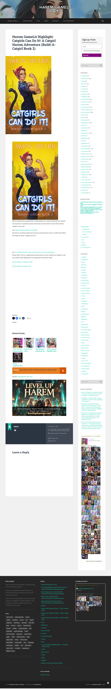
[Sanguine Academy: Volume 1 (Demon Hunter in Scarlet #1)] (95, 553)
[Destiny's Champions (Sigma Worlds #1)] (86, 529)
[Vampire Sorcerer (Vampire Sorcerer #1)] (95, 480)
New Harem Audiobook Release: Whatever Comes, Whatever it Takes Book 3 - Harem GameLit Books (91, 405)
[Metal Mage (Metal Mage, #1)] (92, 461)
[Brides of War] (92, 480)
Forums (44, 633)
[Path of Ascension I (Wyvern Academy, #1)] (98, 529)
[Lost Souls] (83, 549)
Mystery (84, 135)
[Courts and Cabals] (95, 544)
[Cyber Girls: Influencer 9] (95, 514)
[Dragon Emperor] (87, 611)
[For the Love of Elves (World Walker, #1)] (89, 475)
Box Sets (84, 84)
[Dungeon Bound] (86, 549)
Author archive (15, 430)
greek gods (9, 631)
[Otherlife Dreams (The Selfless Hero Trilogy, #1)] (95, 456)
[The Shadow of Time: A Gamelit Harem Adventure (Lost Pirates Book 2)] (81, 606)
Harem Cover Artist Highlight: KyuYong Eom (91, 205)
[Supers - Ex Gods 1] (83, 456)
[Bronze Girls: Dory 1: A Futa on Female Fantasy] (98, 519)
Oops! (43, 655)
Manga (83, 130)
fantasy (19, 625)
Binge (83, 81)
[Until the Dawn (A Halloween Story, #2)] (89, 500)
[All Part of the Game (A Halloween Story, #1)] (83, 480)
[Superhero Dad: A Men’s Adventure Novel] (89, 529)
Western (84, 190)
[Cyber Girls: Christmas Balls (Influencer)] (98, 490)
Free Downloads (87, 232)
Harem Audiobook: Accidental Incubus (92, 394)
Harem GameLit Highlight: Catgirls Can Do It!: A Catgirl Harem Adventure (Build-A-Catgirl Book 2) (34, 43)
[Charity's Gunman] (98, 553)
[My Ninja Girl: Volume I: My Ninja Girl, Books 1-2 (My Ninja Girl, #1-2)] (92, 532)
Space (83, 161)
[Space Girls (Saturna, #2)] (86, 509)
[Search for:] (91, 65)
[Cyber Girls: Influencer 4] (98, 505)
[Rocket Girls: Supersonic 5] (86, 514)
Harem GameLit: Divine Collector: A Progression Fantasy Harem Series (92, 427)
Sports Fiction (85, 169)
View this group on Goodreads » (94, 561)
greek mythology (18, 631)
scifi (22, 645)
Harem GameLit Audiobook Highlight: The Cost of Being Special (92, 409)
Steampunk (85, 172)
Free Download (86, 107)
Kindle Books (12, 21)
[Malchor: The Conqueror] (95, 539)
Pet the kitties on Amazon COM (22, 262)
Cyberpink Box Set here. (25, 376)
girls (30, 628)
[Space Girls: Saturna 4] (89, 514)
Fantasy (84, 104)
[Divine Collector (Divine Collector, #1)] (98, 534)
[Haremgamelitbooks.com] (84, 441)
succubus (17, 648)
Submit (85, 234)
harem (57, 433)
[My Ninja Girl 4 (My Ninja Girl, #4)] (89, 534)
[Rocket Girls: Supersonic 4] (95, 505)
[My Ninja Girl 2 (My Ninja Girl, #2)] (83, 534)
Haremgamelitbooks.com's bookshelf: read (87, 585)
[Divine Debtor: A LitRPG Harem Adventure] (89, 524)
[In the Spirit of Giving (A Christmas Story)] (92, 505)
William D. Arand (10, 651)
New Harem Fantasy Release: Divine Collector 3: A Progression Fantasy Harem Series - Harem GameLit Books (92, 423)
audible (8, 620)
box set (21, 620)
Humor (83, 117)
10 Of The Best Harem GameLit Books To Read (91, 202)
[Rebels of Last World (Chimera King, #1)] (83, 539)
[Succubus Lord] (78, 611)
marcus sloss (23, 639)
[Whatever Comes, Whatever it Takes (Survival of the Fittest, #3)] (92, 529)
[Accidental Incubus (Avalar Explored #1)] (95, 534)
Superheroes (65, 430)
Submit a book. (45, 675)
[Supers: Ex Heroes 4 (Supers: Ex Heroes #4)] (98, 471)
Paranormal (85, 146)
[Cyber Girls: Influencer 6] (86, 519)
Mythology (84, 138)
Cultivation (84, 94)
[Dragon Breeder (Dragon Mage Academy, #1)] (86, 544)
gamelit (14, 628)
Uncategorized (85, 185)
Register (55, 21)
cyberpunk (9, 622)
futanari (8, 628)
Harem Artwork (86, 109)
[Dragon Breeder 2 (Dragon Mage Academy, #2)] (89, 544)
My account (45, 652)
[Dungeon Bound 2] (89, 549)
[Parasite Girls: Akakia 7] (92, 519)
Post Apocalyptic (86, 148)
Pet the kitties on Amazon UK (21, 266)
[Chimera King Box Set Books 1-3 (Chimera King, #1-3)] (92, 538)
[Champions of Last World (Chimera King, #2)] (86, 539)
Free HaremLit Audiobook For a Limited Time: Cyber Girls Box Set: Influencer (91, 207)
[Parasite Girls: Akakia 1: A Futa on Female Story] (92, 500)
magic (16, 639)
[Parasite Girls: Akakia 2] (95, 500)
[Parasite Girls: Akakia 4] (83, 505)
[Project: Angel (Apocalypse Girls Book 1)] (92, 524)
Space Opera (85, 167)
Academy (84, 76)
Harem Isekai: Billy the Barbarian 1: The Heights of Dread (91, 418)
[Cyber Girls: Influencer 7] (92, 514)
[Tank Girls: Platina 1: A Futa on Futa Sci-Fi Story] (89, 505)
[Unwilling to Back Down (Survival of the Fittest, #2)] (86, 480)
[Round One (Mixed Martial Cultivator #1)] (92, 485)
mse (25, 642)
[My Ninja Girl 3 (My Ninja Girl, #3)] (86, 534)
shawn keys (28, 645)
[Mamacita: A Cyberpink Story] (83, 490)
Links (43, 649)
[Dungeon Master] (84, 611)
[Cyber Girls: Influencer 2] (83, 509)
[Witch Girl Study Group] (83, 523)
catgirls (52, 433)
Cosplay (84, 89)
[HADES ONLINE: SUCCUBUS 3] (86, 485)
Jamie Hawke (27, 634)
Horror (83, 115)
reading (17, 645)
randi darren (9, 645)
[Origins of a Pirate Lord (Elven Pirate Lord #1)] (98, 539)
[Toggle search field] (102, 21)
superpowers (25, 648)
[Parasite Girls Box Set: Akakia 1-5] (83, 514)
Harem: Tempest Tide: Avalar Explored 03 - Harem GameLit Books (92, 393)
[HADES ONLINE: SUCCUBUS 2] (83, 485)
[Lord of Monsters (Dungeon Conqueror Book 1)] (98, 465)
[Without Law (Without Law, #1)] (89, 466)
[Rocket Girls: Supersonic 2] (89, 519)
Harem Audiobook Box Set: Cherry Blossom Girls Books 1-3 (89, 212)
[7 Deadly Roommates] (83, 451)
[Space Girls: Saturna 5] (98, 514)
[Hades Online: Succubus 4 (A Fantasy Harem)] (89, 485)
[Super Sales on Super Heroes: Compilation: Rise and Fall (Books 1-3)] (86, 461)
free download (27, 625)
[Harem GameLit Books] (55, 9)
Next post (53, 441)
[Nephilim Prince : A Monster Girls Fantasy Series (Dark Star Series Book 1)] (86, 554)
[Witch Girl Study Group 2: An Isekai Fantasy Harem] (83, 543)
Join (38, 21)
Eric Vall (13, 625)
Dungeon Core (85, 102)
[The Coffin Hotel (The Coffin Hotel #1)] (86, 558)
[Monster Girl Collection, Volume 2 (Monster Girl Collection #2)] (98, 524)
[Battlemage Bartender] (95, 524)
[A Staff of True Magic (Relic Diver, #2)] (83, 471)
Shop (43, 657)
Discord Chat (27, 21)
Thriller (83, 177)
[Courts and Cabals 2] (98, 544)
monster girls (18, 642)
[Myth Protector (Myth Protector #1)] (98, 451)
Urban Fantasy (85, 187)
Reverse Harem (86, 154)
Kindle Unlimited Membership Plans (26, 230)
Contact (44, 628)
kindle (13, 637)
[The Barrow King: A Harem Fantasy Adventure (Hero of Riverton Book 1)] (95, 549)
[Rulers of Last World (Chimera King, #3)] (89, 539)
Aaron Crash (9, 617)
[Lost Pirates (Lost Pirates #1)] (86, 456)
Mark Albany (9, 642)
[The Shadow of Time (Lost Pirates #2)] (92, 456)
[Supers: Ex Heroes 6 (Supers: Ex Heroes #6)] (92, 470)
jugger (8, 637)
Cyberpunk (53, 429)
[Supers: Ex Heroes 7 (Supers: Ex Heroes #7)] (89, 470)
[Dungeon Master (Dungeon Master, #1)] (83, 466)
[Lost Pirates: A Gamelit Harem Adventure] (100, 601)
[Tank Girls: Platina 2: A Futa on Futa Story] (95, 519)
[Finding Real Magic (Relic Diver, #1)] (92, 451)
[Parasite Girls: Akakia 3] (98, 500)
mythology (30, 642)
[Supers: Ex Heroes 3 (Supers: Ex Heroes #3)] (83, 475)
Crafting (84, 91)
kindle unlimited (21, 637)
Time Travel (85, 180)
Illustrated (84, 120)
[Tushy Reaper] (98, 485)
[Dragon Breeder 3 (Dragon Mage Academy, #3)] (92, 544)
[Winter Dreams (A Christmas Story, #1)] (95, 475)
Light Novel (85, 128)
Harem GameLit (61, 429)
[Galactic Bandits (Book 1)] (95, 465)
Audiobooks (85, 78)
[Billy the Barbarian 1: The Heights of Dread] (83, 553)
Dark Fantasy (85, 99)
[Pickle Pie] (86, 451)
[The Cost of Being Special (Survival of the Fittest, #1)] (92, 475)
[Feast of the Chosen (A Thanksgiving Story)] (86, 505)
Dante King (16, 622)
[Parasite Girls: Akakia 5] (98, 509)
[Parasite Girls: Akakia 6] (89, 509)
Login (46, 21)
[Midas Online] (86, 495)
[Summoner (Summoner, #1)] (89, 461)
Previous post (54, 438)
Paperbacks (85, 143)
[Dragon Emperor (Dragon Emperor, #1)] (86, 466)
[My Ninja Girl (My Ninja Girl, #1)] (83, 529)
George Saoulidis (23, 628)
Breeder (84, 86)
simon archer (63, 433)
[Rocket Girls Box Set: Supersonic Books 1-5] (95, 490)
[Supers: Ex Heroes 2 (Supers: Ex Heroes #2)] (86, 475)
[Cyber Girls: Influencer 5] (95, 509)
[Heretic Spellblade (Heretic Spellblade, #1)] (83, 559)
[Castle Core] (92, 553)
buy (27, 620)
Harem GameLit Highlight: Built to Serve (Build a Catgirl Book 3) (91, 210)
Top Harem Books (86, 182)
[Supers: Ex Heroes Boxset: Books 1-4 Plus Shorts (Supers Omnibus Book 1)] (86, 469)
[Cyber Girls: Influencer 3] (92, 490)
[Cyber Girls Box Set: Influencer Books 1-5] (89, 490)
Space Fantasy (85, 164)
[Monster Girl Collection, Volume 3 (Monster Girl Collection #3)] (89, 553)
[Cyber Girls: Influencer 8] (83, 519)
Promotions (85, 151)
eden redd (31, 622)
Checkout (45, 625)
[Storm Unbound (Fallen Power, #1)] (92, 495)
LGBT (83, 125)
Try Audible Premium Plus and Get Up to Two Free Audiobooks (35, 252)
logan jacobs (9, 639)
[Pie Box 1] (86, 490)
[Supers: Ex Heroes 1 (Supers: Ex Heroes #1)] (95, 451)
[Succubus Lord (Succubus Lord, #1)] (95, 461)
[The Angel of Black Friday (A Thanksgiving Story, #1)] (98, 475)
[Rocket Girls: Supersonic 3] (92, 509)
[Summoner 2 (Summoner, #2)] (98, 461)
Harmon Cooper (10, 634)
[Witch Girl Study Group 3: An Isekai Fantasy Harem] (98, 548)
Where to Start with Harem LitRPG (52, 663)
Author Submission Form (49, 584)
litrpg (28, 637)
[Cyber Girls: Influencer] (98, 495)
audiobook (15, 620)
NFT (83, 141)
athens (27, 617)
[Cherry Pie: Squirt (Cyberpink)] (95, 485)
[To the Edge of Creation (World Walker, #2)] (89, 495)
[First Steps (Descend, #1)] (95, 528)
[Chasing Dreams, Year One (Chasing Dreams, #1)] (89, 480)
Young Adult (85, 193)
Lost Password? (68, 21)
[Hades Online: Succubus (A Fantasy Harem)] (98, 480)
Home (43, 639)
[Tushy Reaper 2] (83, 495)
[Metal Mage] (100, 606)
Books (44, 606)
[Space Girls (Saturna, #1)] (95, 495)
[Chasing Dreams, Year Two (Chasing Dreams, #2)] (86, 524)
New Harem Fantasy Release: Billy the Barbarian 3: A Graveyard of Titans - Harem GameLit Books (92, 414)
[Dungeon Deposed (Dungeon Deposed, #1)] (83, 461)
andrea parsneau (19, 617)
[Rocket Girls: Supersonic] (83, 500)
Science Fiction (86, 156)
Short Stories (85, 159)
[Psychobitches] (89, 456)
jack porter (19, 634)
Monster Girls (58, 430)
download (24, 622)
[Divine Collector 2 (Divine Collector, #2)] (92, 548)
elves (7, 625)
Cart (43, 622)
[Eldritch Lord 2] (92, 466)
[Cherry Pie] (89, 451)
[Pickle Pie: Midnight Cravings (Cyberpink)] (86, 500)
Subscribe (85, 55)
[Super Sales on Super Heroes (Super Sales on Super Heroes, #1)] (98, 456)
